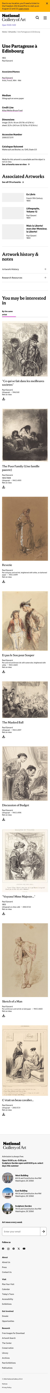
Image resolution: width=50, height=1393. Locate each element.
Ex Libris (30, 194)
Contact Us (7, 1272)
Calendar (6, 1289)
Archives (6, 1358)
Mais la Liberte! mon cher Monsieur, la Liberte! (36, 228)
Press (4, 1267)
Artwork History (10, 269)
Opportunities (8, 1321)
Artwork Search (9, 1338)
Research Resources (12, 277)
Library (5, 1353)
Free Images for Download (13, 1333)
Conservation (7, 1348)
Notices (4, 1384)
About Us (6, 1262)
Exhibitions (7, 1304)
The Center (7, 1343)
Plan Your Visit (8, 1284)
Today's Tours (8, 1294)
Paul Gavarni (7, 77)
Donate (5, 1316)
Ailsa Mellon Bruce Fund (12, 110)
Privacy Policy (6, 1387)
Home (4, 32)
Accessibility (7, 1299)
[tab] (9, 313)
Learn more (24, 8)
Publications (7, 1368)
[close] (47, 3)
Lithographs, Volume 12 (33, 210)
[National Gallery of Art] (25, 1145)
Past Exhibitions (9, 1363)
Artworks (12, 32)
